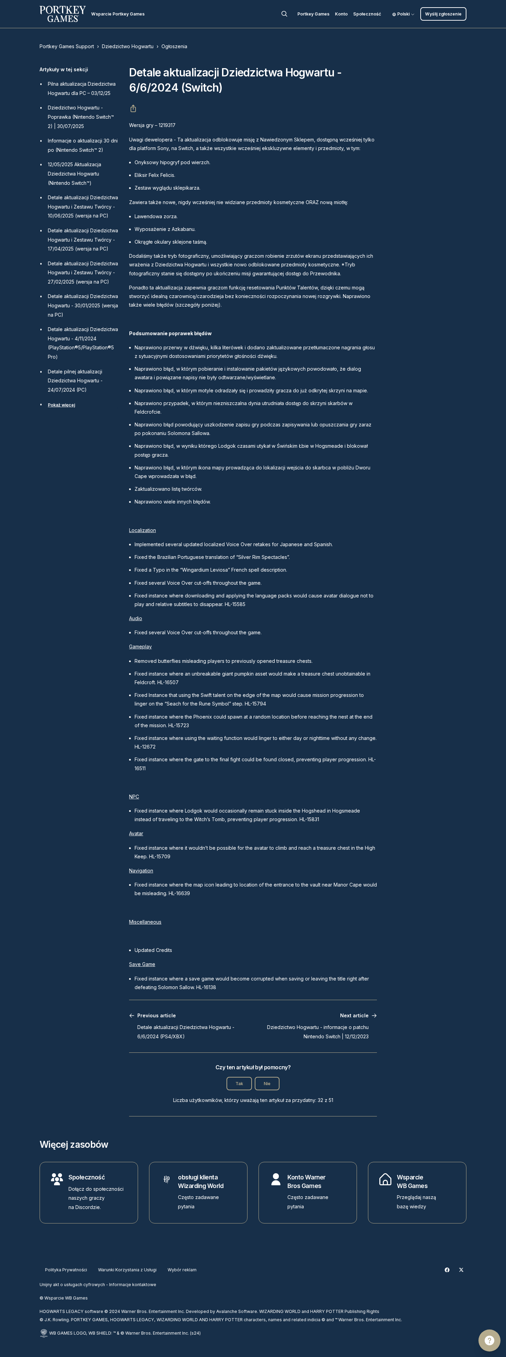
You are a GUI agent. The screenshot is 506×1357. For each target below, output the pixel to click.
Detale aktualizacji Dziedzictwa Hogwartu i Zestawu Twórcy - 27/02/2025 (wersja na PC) (83, 273)
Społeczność (367, 14)
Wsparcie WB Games (412, 1181)
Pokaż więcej (61, 404)
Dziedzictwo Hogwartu (128, 46)
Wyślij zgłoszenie (443, 14)
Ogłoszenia (174, 46)
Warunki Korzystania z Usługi (127, 1269)
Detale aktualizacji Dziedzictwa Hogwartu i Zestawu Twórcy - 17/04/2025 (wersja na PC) (83, 239)
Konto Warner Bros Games (306, 1181)
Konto (341, 14)
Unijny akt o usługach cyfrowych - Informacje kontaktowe (98, 1284)
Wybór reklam (182, 1269)
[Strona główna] (63, 14)
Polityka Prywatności (66, 1269)
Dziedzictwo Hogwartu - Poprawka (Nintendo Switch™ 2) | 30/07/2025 (81, 117)
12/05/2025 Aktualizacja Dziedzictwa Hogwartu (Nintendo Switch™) (74, 173)
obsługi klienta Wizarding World (200, 1181)
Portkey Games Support (67, 46)
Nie (267, 1083)
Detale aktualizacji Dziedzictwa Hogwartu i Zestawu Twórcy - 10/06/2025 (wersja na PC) (83, 206)
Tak (239, 1083)
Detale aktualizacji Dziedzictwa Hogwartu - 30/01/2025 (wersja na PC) (83, 305)
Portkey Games (313, 14)
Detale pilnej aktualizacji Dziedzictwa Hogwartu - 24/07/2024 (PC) (75, 381)
